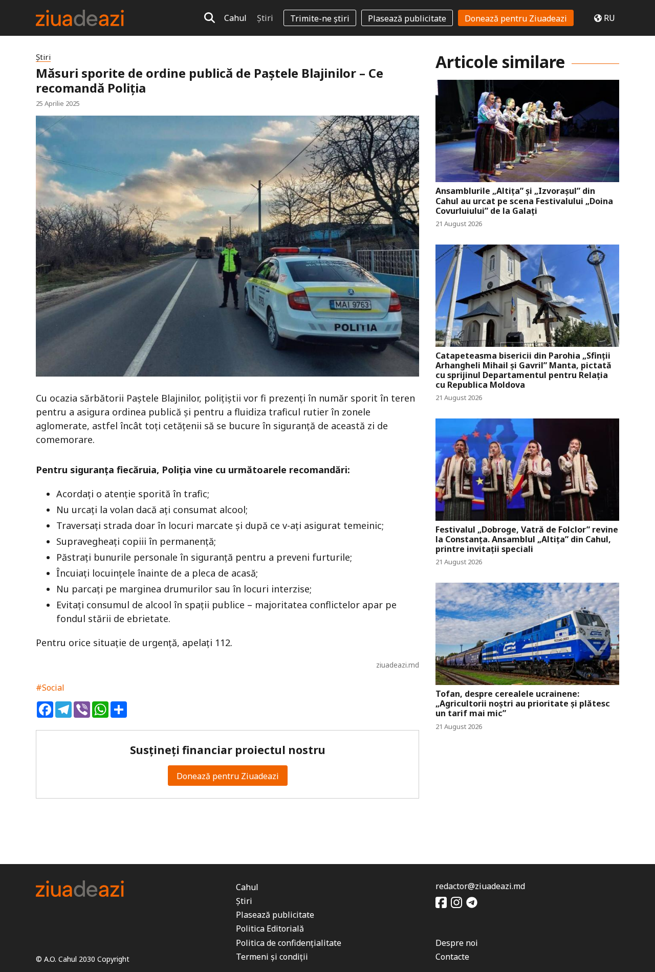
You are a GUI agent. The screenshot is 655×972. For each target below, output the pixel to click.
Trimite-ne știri (320, 18)
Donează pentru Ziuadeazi (516, 18)
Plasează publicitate (407, 18)
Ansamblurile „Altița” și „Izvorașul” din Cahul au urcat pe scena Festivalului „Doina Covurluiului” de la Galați (524, 201)
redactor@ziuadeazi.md (480, 886)
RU (609, 18)
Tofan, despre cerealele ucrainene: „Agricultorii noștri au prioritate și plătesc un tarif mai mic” (522, 704)
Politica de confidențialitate (288, 942)
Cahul (235, 18)
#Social (50, 687)
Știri (265, 18)
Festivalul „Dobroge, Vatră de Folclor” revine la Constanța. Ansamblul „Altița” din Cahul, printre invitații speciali (526, 540)
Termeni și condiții (272, 956)
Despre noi (456, 942)
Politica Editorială (270, 928)
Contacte (452, 956)
